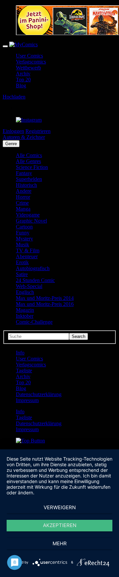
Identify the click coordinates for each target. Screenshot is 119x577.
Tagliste (24, 370)
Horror (23, 197)
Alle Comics (29, 155)
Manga (23, 209)
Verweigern (60, 507)
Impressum (27, 400)
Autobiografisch (33, 268)
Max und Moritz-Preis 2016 (45, 304)
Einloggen (13, 131)
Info (20, 352)
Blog (21, 85)
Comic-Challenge (34, 322)
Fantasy (24, 173)
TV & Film (27, 250)
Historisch (26, 185)
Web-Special (29, 286)
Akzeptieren (59, 525)
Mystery (24, 238)
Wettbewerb (28, 67)
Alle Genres (28, 161)
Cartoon (24, 226)
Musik (22, 244)
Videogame (28, 215)
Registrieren (38, 131)
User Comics (29, 56)
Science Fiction (32, 167)
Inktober (24, 316)
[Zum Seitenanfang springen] (30, 440)
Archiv (23, 73)
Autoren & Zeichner (24, 137)
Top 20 (23, 79)
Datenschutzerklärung (38, 394)
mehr (60, 543)
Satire (22, 274)
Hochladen (14, 97)
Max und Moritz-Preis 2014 (45, 298)
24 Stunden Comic (35, 280)
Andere (23, 191)
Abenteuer (27, 256)
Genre (11, 143)
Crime (22, 203)
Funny (22, 232)
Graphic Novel (31, 221)
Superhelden (29, 179)
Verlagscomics (31, 61)
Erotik (22, 262)
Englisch (25, 292)
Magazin (25, 310)
